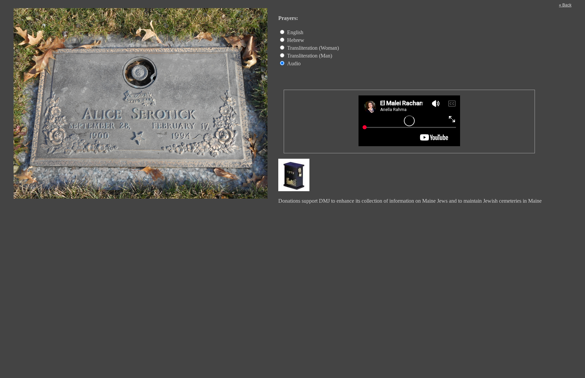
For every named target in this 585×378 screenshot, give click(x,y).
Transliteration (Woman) (313, 48)
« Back (565, 5)
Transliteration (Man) (309, 56)
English (295, 32)
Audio (294, 63)
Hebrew (295, 40)
